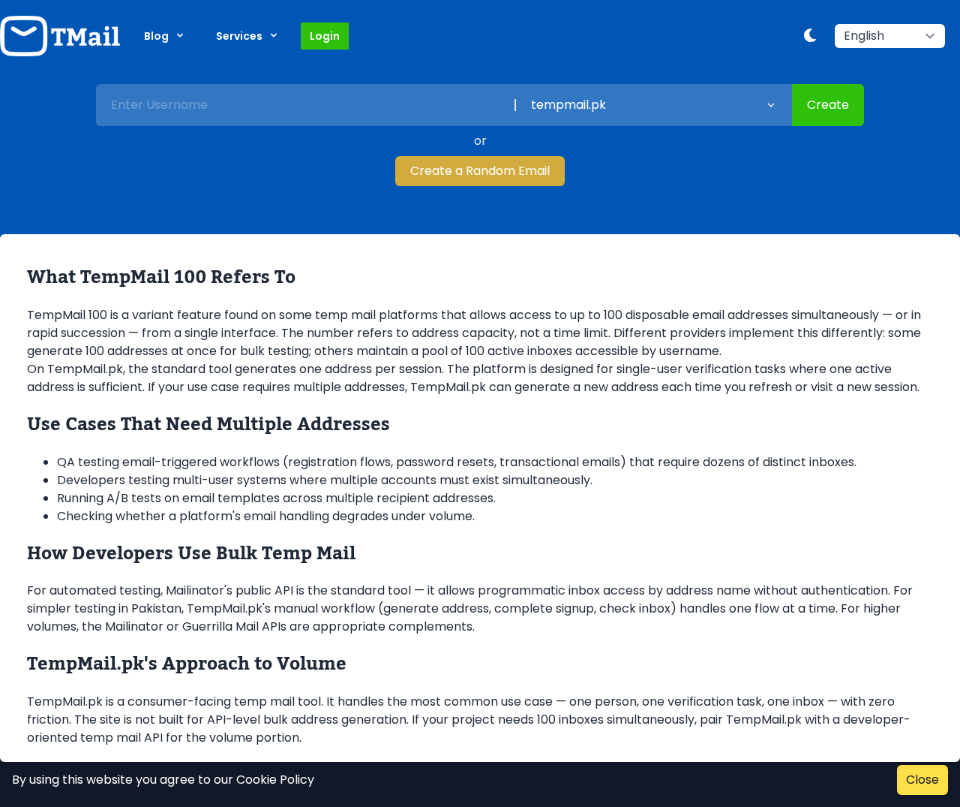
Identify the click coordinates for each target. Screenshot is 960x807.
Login (325, 36)
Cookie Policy (275, 779)
